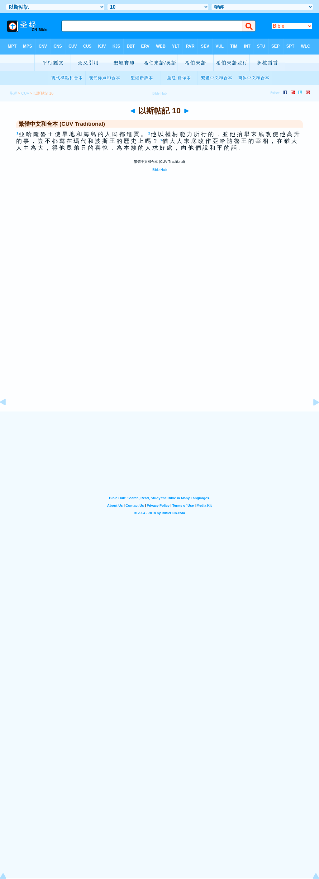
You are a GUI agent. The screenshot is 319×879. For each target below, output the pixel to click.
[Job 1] (311, 416)
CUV (25, 93)
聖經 (13, 93)
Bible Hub (159, 170)
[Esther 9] (8, 416)
